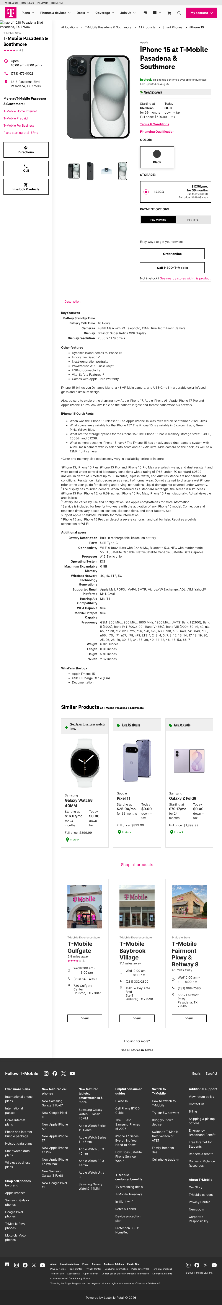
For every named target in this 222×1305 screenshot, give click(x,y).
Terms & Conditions (154, 124)
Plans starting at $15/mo (20, 132)
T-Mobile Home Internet (20, 111)
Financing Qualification (157, 131)
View (85, 1018)
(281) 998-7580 (189, 988)
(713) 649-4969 (85, 979)
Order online (172, 254)
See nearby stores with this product (185, 278)
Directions (26, 150)
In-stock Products (26, 187)
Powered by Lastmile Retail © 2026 (111, 1297)
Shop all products (137, 864)
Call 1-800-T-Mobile (172, 267)
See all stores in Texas (137, 1050)
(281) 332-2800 (137, 981)
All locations (69, 27)
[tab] (72, 301)
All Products (147, 27)
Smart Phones (172, 27)
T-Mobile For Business (18, 125)
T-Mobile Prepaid (15, 118)
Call (26, 168)
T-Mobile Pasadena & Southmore (108, 27)
